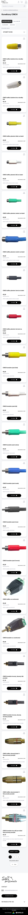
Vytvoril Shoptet (8, 912)
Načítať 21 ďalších (14, 851)
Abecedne (12, 24)
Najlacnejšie (17, 21)
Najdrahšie (5, 24)
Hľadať (24, 6)
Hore (15, 864)
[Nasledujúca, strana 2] (14, 857)
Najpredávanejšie (7, 21)
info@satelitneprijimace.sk (11, 890)
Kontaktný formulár (9, 895)
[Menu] (26, 2)
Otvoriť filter (7, 32)
